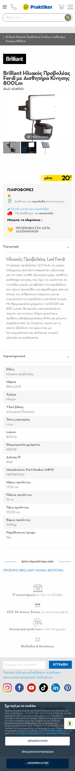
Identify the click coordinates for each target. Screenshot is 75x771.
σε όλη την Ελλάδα (37, 595)
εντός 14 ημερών (37, 629)
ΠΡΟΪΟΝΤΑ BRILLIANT (18, 570)
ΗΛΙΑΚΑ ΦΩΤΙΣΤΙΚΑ (50, 570)
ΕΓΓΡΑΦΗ (60, 664)
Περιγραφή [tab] (11, 246)
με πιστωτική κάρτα (37, 612)
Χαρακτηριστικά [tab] (14, 356)
